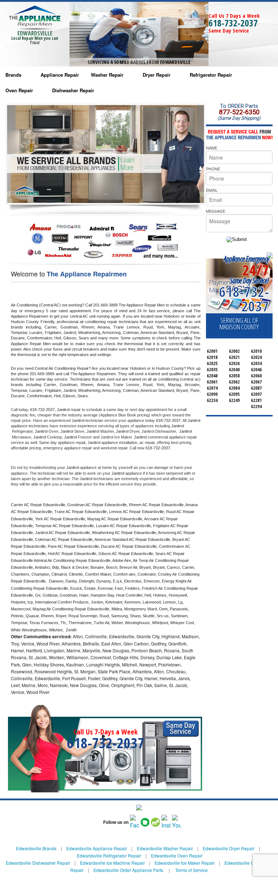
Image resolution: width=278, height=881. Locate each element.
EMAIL (212, 190)
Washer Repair (107, 74)
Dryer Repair (156, 74)
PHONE (213, 168)
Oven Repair (19, 90)
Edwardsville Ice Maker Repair (185, 863)
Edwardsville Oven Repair (176, 855)
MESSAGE (215, 211)
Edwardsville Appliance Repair (96, 848)
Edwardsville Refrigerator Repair (109, 855)
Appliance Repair (60, 74)
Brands (13, 74)
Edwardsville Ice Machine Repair (112, 863)
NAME (211, 148)
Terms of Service (191, 870)
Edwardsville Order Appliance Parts (128, 870)
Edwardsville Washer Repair (165, 848)
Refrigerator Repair (211, 74)
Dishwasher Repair (73, 90)
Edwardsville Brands (36, 848)
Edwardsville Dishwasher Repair (38, 863)
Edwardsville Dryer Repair (228, 848)
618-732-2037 (233, 23)
